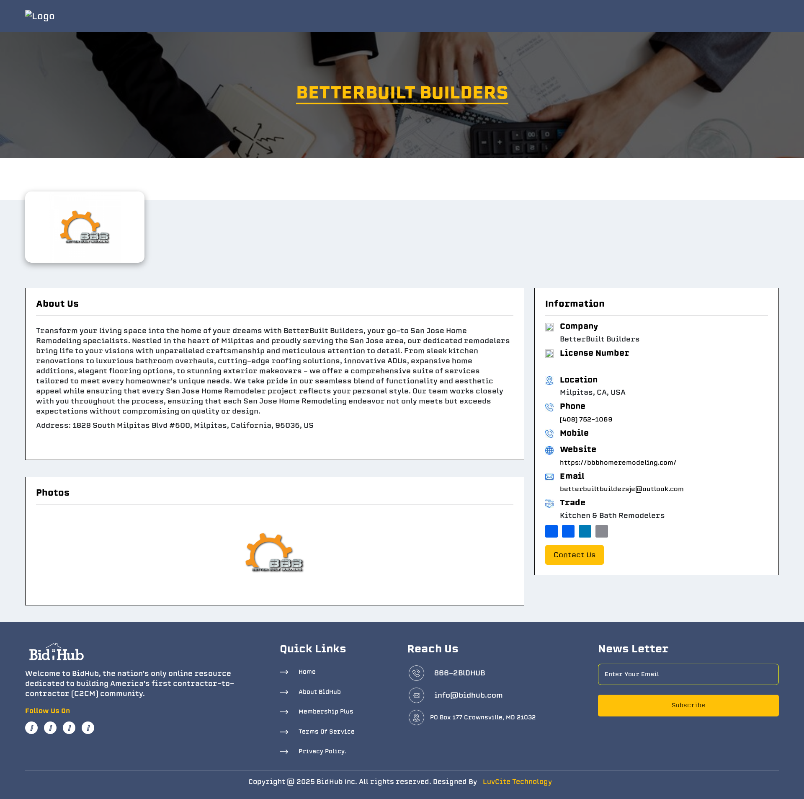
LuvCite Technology (517, 781)
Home (307, 672)
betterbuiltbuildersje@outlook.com (622, 489)
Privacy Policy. (322, 751)
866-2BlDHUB (459, 673)
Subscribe (688, 705)
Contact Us (574, 555)
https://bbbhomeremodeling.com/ (618, 462)
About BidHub (320, 692)
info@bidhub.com (468, 695)
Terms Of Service (327, 732)
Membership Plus (326, 712)
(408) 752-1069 (586, 419)
